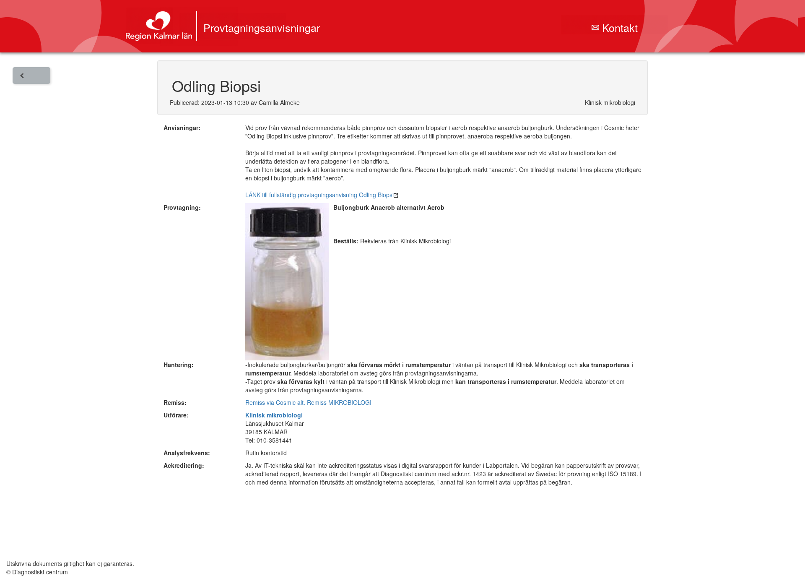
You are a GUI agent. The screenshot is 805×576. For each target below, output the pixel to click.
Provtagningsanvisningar (261, 27)
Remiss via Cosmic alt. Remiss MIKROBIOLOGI (308, 402)
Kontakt (618, 27)
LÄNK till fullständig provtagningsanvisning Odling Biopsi (319, 194)
